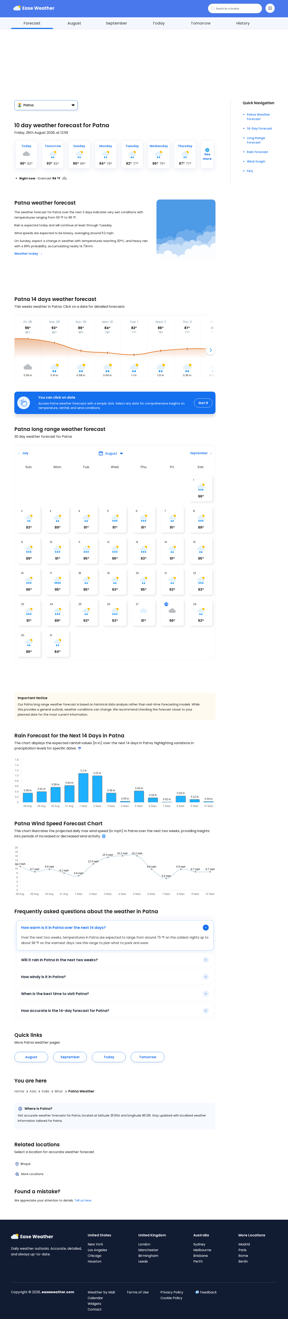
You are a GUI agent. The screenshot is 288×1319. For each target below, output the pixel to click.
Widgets (94, 1303)
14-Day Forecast (259, 128)
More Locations (32, 1174)
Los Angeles (97, 1250)
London (144, 1244)
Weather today (26, 253)
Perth (198, 1261)
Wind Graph (256, 161)
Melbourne (202, 1250)
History (243, 23)
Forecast (32, 23)
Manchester (148, 1250)
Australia (201, 1235)
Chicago (94, 1255)
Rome (243, 1255)
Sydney (199, 1244)
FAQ (250, 171)
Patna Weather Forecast (258, 116)
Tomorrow (201, 23)
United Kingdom (152, 1235)
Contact (95, 1309)
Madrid (244, 1244)
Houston (94, 1261)
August (74, 23)
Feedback (208, 1292)
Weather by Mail (101, 1292)
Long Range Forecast (256, 140)
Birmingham (148, 1255)
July (25, 453)
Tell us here (82, 1200)
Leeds (143, 1261)
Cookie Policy (171, 1298)
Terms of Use (138, 1292)
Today (159, 23)
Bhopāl (25, 1164)
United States (99, 1235)
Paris (242, 1250)
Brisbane (200, 1255)
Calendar (95, 1298)
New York (95, 1244)
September (116, 23)
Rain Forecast (257, 152)
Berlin (243, 1261)
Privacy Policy (171, 1292)
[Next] (210, 350)
